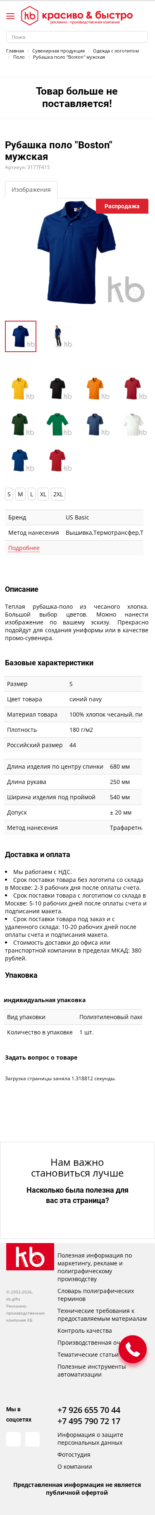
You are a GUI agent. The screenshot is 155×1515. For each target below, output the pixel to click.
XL (43, 494)
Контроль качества (84, 1330)
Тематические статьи (88, 1354)
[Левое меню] (10, 16)
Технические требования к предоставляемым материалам (102, 1314)
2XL (58, 494)
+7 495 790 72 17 (88, 1421)
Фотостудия (74, 1454)
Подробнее (24, 548)
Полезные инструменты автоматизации (91, 1370)
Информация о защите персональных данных (90, 1438)
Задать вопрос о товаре (41, 1057)
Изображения (31, 189)
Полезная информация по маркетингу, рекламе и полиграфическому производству (94, 1267)
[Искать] (142, 37)
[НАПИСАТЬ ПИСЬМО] (133, 1349)
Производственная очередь (97, 1342)
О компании (74, 1466)
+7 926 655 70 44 (88, 1409)
